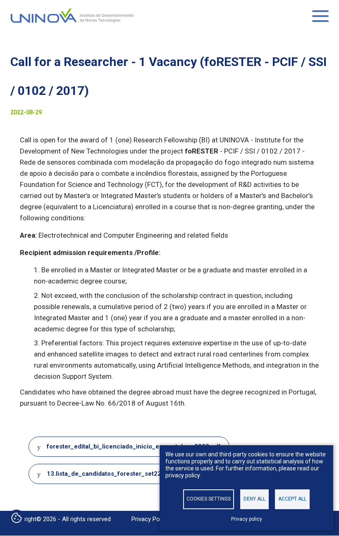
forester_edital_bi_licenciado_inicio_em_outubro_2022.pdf (134, 446)
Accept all (292, 499)
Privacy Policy (150, 519)
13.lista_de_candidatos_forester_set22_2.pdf (113, 473)
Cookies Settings (208, 499)
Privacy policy (246, 519)
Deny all (254, 499)
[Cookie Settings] (16, 519)
